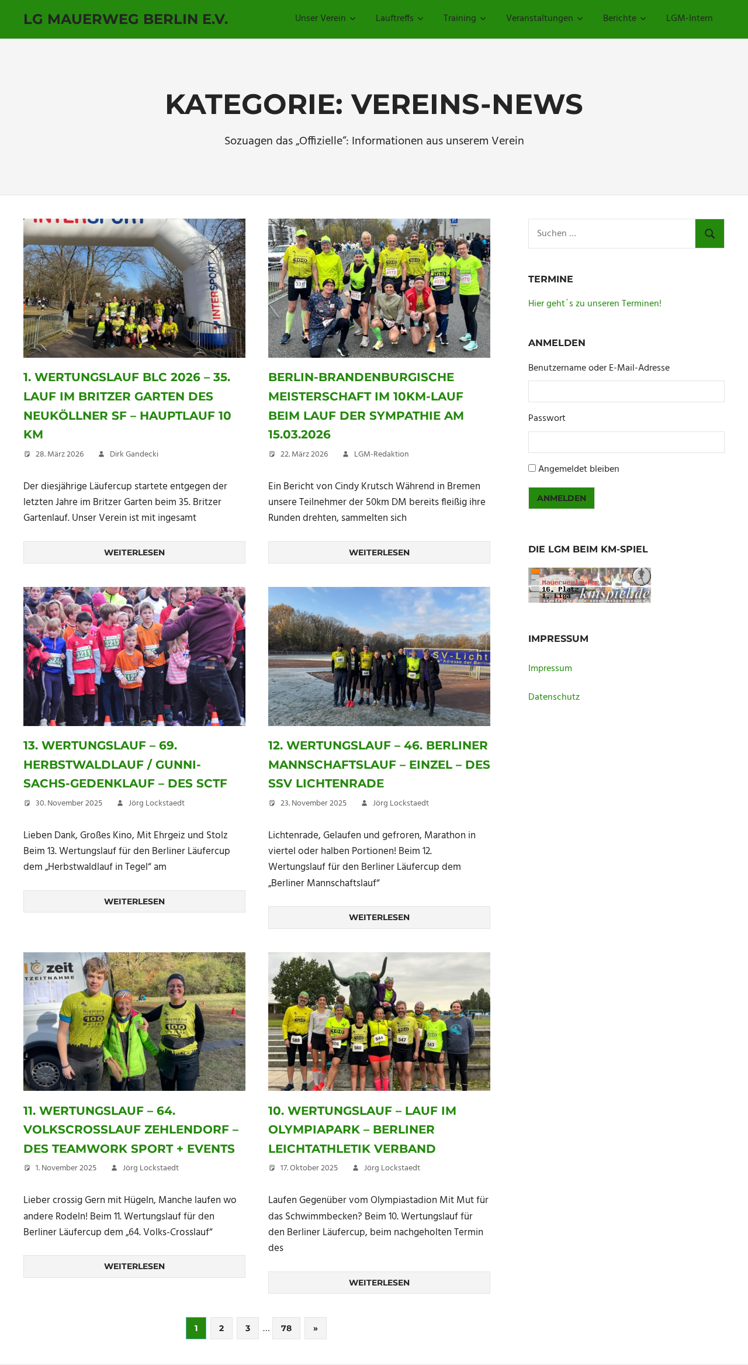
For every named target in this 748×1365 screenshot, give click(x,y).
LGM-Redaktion (381, 454)
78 (286, 1328)
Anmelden (561, 498)
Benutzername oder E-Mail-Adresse (599, 368)
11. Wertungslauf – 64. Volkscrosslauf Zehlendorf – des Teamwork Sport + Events (130, 1130)
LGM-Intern (689, 18)
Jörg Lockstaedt (157, 803)
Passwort (547, 419)
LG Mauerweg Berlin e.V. (125, 19)
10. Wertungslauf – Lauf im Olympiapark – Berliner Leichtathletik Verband (362, 1130)
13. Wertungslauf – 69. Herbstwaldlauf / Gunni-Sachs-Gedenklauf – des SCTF (125, 764)
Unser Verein (320, 18)
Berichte (619, 18)
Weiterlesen (134, 552)
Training (460, 18)
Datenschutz (554, 697)
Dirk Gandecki (134, 454)
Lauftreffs (395, 18)
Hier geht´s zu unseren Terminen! (595, 304)
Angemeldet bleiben (578, 469)
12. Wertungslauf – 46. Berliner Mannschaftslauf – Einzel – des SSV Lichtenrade (379, 764)
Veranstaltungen (539, 18)
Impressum (550, 668)
